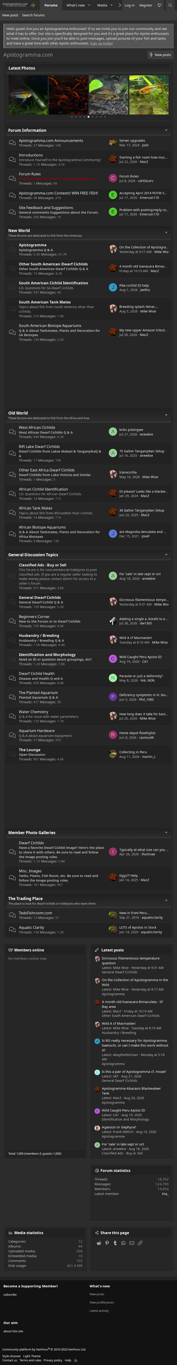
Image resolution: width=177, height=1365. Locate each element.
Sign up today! (101, 43)
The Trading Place (25, 898)
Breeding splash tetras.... (138, 306)
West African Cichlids (37, 427)
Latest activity (99, 1311)
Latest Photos (22, 68)
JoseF (146, 536)
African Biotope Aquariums (42, 527)
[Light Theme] (159, 5)
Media (102, 5)
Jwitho (145, 290)
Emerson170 (149, 197)
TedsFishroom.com (35, 912)
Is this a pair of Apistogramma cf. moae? (134, 1071)
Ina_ (165, 1193)
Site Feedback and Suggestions (46, 207)
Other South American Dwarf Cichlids (53, 264)
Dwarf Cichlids (31, 842)
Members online (29, 950)
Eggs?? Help (128, 875)
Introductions (31, 155)
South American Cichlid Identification (53, 282)
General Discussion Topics (33, 554)
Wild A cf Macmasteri (135, 637)
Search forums (33, 15)
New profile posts (102, 1302)
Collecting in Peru (133, 752)
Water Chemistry (33, 711)
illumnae (148, 854)
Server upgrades (132, 140)
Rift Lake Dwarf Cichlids (39, 446)
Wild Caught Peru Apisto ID (140, 657)
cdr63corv (145, 181)
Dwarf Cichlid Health (37, 673)
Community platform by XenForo (44, 1349)
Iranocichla (128, 472)
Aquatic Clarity (31, 927)
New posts (10, 15)
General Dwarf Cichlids (40, 597)
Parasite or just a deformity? (141, 676)
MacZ (144, 161)
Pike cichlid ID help (134, 285)
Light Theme (32, 1356)
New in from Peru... (134, 913)
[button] (89, 5)
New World (19, 230)
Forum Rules (30, 174)
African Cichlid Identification (43, 489)
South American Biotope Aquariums (50, 325)
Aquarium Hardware (37, 730)
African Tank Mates (35, 508)
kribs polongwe (131, 429)
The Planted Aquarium (38, 692)
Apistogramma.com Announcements (51, 140)
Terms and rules (30, 1360)
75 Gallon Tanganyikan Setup (141, 451)
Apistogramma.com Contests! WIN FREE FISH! (58, 193)
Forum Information (27, 130)
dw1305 (146, 623)
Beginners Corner (34, 616)
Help (68, 1360)
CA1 (145, 661)
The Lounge (29, 749)
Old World (18, 413)
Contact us (9, 1360)
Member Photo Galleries (31, 832)
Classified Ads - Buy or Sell (42, 565)
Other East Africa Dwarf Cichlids (47, 470)
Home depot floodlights (137, 733)
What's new (76, 5)
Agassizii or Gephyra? (119, 1127)
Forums (50, 5)
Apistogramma (33, 244)
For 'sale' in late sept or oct (140, 574)
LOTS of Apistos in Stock (137, 927)
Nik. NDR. (148, 680)
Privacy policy (53, 1360)
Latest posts (112, 950)
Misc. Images (30, 871)
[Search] (170, 5)
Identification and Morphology (47, 654)
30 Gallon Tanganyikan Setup (141, 510)
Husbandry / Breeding (39, 635)
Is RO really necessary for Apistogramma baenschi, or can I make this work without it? (135, 1045)
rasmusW (146, 737)
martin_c (149, 756)
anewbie (146, 434)
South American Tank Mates (45, 302)
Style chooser (11, 1356)
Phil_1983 (146, 699)
